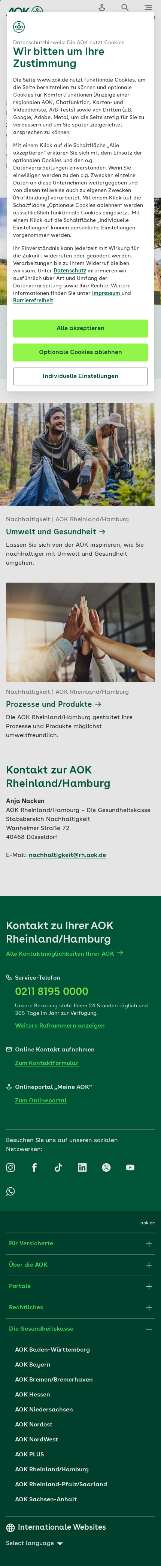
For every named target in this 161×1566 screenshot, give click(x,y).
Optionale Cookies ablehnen (80, 352)
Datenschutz (70, 271)
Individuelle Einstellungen (80, 376)
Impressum (107, 293)
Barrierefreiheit (33, 300)
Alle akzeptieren (80, 329)
